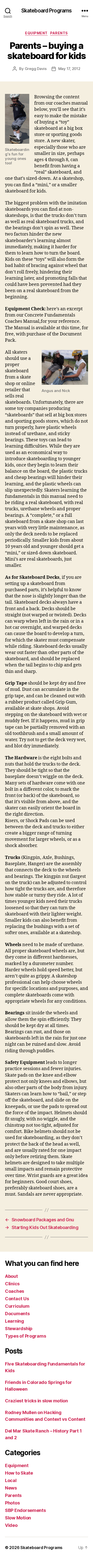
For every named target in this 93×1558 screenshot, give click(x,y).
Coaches (14, 1291)
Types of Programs (25, 1336)
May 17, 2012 (69, 68)
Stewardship (18, 1328)
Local (11, 1480)
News (11, 1488)
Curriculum (17, 1306)
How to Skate (19, 1473)
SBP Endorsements (25, 1510)
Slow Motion (18, 1517)
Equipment (36, 33)
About (11, 1276)
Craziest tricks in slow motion (36, 1400)
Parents (59, 33)
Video (11, 1525)
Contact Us (17, 1298)
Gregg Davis (36, 68)
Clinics (12, 1283)
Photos (12, 1502)
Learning (14, 1321)
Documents (17, 1313)
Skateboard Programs (46, 10)
